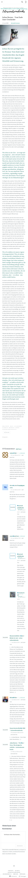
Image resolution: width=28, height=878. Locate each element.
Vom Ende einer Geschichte (9, 429)
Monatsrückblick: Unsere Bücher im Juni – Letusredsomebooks (17, 638)
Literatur (5, 427)
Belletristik (6, 426)
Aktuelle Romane (15, 23)
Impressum (22, 874)
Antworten (14, 734)
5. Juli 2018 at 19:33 (15, 699)
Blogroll (17, 870)
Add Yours (18, 449)
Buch (12, 426)
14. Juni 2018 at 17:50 (16, 538)
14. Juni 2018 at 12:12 (16, 455)
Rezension (11, 427)
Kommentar (20, 845)
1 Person (22, 453)
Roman (17, 427)
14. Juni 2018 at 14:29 (16, 489)
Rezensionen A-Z (7, 874)
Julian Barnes (18, 426)
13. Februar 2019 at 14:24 (16, 751)
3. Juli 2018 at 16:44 (15, 642)
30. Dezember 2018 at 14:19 (17, 732)
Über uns (15, 874)
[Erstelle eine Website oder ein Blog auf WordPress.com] (14, 866)
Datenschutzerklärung (14, 872)
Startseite (10, 870)
